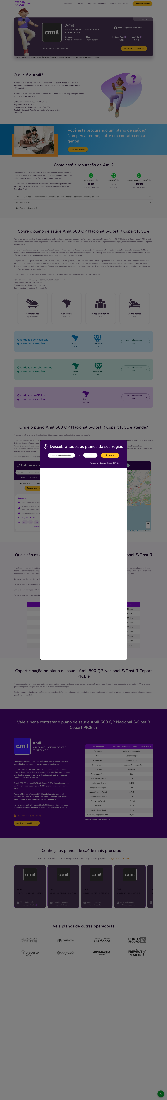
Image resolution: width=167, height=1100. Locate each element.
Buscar (112, 455)
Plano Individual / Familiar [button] (60, 455)
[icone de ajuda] (117, 463)
